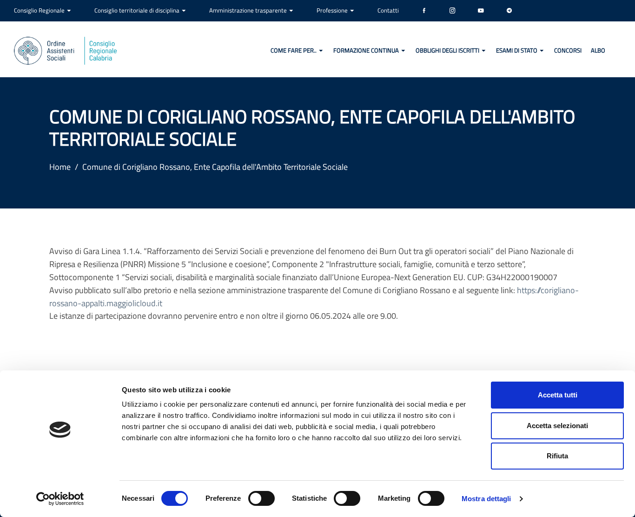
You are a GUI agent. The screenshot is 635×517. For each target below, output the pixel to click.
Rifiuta (557, 456)
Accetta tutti (557, 395)
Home (60, 167)
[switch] (261, 498)
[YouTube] (481, 10)
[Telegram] (509, 10)
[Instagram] (452, 10)
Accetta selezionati (557, 426)
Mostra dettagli (486, 499)
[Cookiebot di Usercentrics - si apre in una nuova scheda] (60, 499)
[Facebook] (424, 10)
